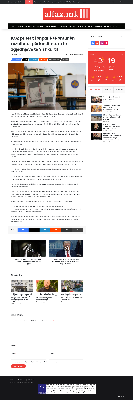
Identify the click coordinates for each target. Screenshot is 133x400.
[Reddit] (55, 230)
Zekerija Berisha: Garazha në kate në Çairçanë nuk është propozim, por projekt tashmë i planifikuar (72, 297)
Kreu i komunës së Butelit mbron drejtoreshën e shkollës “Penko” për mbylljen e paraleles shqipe (63, 2)
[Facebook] (23, 230)
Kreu (13, 26)
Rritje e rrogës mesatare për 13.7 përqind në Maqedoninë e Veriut (112, 108)
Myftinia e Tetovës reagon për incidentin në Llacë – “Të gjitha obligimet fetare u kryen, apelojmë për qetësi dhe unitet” (22, 297)
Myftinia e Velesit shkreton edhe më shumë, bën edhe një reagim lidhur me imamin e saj (112, 137)
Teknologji (98, 26)
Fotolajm (88, 26)
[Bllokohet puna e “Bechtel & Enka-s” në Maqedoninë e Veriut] (96, 117)
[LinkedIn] (45, 230)
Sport (80, 26)
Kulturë (72, 26)
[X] (34, 230)
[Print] (77, 230)
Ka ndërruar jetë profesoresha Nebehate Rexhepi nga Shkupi (111, 126)
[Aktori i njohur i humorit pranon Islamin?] (96, 99)
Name (13, 345)
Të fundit (108, 90)
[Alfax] (66, 14)
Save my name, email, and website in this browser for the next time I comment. (37, 362)
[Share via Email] (66, 230)
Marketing (21, 380)
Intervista (63, 26)
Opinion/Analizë (51, 26)
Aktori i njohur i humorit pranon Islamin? (111, 98)
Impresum (31, 380)
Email (13, 353)
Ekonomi (40, 26)
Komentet (119, 90)
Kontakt (12, 380)
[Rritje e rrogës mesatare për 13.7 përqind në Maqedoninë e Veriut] (96, 108)
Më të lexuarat (95, 90)
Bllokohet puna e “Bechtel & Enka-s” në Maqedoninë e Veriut (112, 117)
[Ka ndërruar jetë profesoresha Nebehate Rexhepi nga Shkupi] (96, 127)
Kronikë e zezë (30, 26)
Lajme (20, 26)
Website (51, 353)
